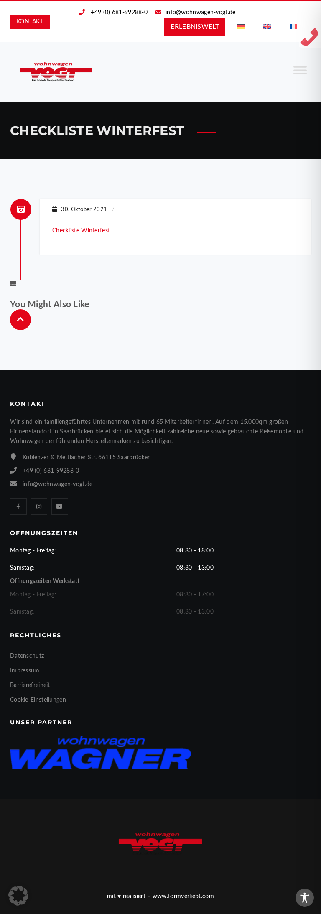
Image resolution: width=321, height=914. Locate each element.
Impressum (25, 671)
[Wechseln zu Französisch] (293, 26)
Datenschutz (27, 656)
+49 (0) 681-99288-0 (119, 12)
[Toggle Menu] (300, 73)
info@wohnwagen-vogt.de (201, 12)
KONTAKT (29, 22)
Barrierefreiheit (30, 685)
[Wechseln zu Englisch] (267, 26)
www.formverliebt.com (183, 896)
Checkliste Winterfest (81, 231)
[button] (18, 895)
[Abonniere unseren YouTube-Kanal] (59, 506)
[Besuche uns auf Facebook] (18, 506)
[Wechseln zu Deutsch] (241, 26)
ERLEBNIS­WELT (195, 26)
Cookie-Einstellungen (38, 700)
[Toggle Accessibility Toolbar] (305, 898)
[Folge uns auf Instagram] (39, 506)
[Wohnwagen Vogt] (56, 71)
